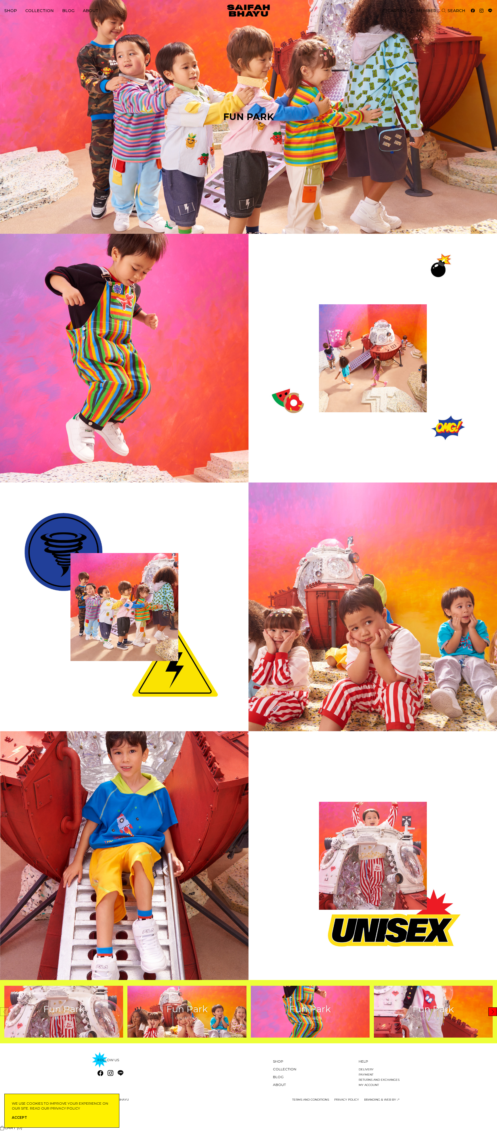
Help (363, 1061)
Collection (39, 10)
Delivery (366, 1069)
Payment (366, 1074)
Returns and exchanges (379, 1080)
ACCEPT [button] (19, 1117)
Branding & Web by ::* (381, 1099)
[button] (492, 1011)
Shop (10, 10)
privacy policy (346, 1099)
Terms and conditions (310, 1099)
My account (369, 1085)
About (90, 10)
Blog (68, 10)
